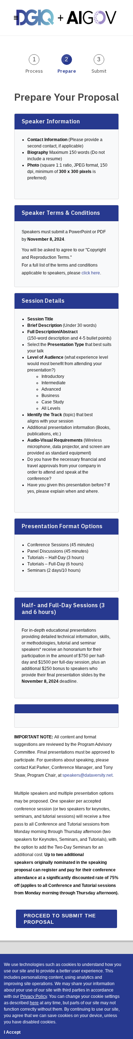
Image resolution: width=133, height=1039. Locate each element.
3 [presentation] (98, 59)
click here (91, 272)
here (34, 1002)
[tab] (34, 63)
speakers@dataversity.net (87, 775)
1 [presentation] (34, 59)
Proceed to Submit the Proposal (60, 919)
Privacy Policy (33, 996)
